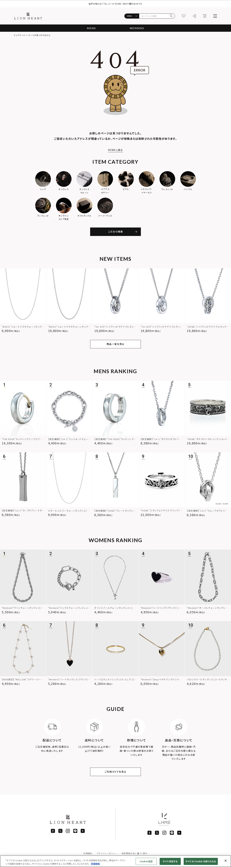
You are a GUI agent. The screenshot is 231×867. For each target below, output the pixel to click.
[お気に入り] (184, 16)
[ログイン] (194, 16)
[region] (115, 861)
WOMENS (137, 28)
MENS (91, 28)
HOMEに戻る (115, 150)
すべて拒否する (170, 861)
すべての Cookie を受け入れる (201, 861)
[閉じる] (225, 860)
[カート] (204, 16)
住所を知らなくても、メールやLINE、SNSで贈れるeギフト (115, 3)
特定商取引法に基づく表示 (134, 853)
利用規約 (87, 853)
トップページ (19, 35)
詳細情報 (95, 863)
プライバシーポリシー (107, 853)
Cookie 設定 (146, 861)
